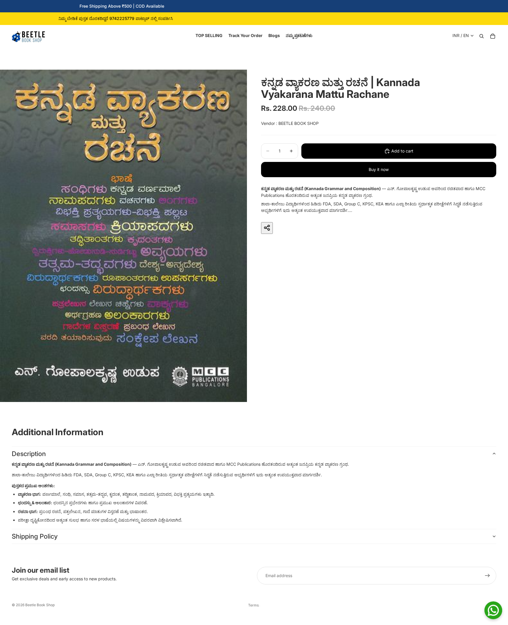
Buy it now (379, 169)
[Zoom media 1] (123, 236)
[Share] (267, 228)
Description (29, 454)
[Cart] (493, 35)
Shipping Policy (35, 536)
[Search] (481, 35)
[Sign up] (487, 575)
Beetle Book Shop (40, 605)
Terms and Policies (254, 605)
